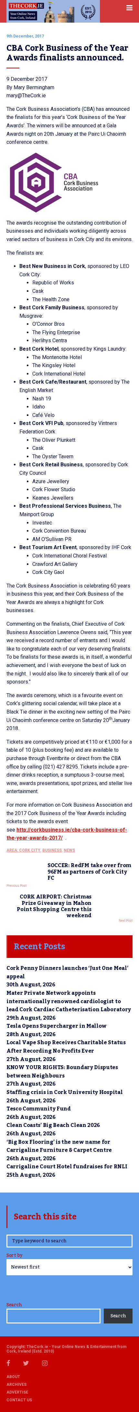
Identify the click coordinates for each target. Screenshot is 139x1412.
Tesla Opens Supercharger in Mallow (56, 1026)
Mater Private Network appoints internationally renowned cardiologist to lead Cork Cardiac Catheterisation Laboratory (69, 1001)
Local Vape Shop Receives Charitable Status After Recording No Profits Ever (66, 1046)
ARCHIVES (16, 1384)
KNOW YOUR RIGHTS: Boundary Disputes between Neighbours (62, 1071)
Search (14, 1305)
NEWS (69, 850)
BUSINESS (52, 850)
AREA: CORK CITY (23, 850)
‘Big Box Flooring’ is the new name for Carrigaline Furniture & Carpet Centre (59, 1146)
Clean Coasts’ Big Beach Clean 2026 (53, 1125)
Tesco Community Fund (38, 1109)
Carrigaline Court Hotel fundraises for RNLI (66, 1167)
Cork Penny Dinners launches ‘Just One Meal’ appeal (67, 972)
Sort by (14, 1256)
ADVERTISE (17, 1392)
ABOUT (13, 1377)
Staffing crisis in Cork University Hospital (64, 1092)
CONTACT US (19, 1400)
